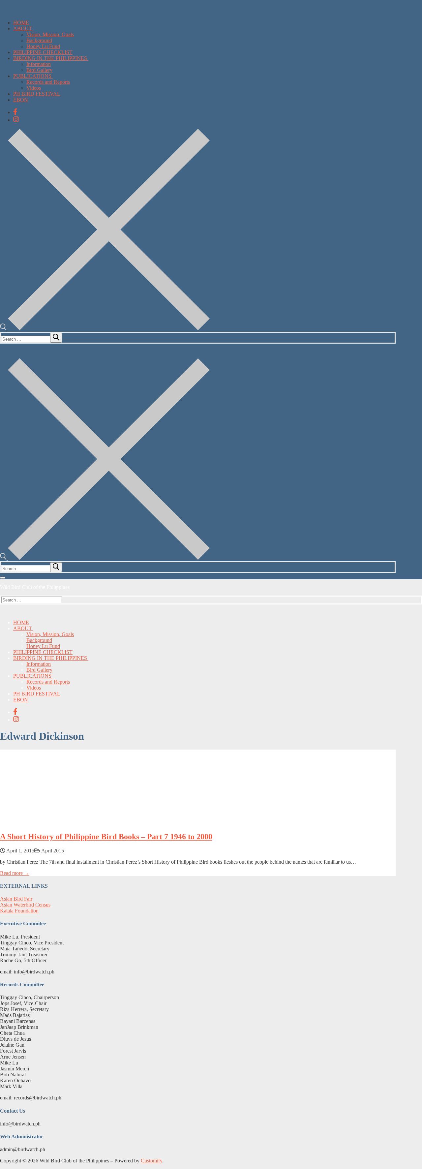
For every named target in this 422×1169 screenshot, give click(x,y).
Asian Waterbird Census (25, 905)
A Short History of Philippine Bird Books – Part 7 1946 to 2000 (106, 836)
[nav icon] (2, 578)
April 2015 (52, 850)
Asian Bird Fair (16, 899)
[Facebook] (15, 111)
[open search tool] (105, 328)
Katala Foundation (19, 910)
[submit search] (56, 338)
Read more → (14, 873)
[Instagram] (16, 119)
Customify (151, 1160)
